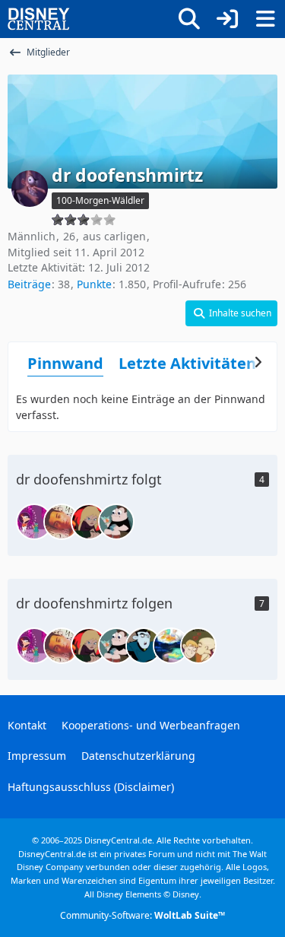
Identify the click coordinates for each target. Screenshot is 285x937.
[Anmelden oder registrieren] (227, 19)
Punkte (94, 284)
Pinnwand (65, 363)
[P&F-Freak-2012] (171, 645)
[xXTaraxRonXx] (198, 645)
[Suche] (189, 19)
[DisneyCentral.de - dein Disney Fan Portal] (39, 19)
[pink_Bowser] (116, 521)
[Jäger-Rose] (89, 521)
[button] (231, 313)
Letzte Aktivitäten (187, 363)
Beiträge (29, 284)
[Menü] (265, 19)
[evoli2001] (34, 521)
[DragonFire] (143, 645)
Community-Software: (142, 915)
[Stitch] (61, 521)
